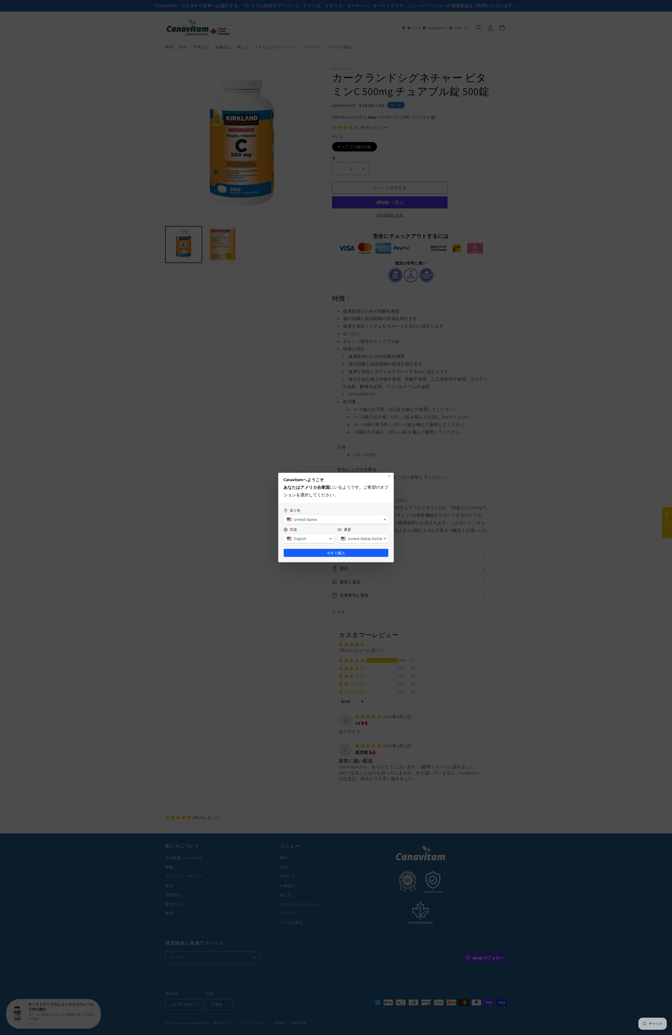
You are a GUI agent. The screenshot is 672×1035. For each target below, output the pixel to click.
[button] (336, 519)
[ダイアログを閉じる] (389, 476)
